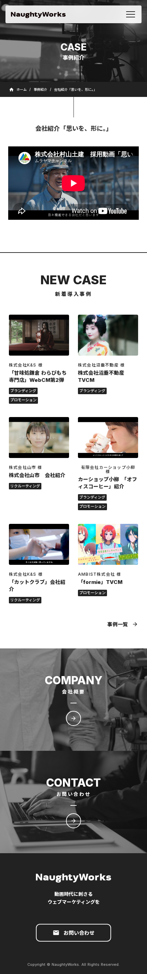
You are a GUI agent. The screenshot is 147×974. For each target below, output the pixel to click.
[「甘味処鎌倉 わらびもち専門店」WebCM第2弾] (39, 335)
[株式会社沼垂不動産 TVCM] (108, 335)
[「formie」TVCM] (108, 544)
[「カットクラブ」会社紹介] (39, 544)
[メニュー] (130, 14)
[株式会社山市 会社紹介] (39, 437)
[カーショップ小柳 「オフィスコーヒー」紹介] (108, 437)
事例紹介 (40, 89)
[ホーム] (38, 14)
